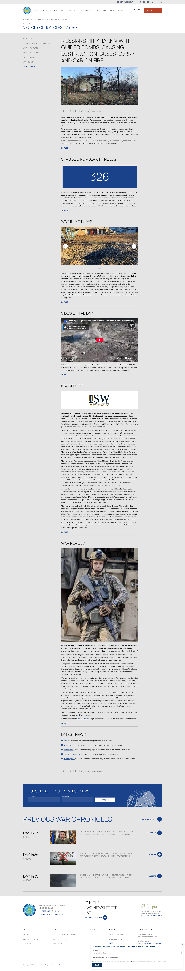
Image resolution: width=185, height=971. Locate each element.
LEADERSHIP (57, 943)
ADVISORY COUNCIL (59, 939)
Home (36, 10)
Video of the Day (31, 53)
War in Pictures (30, 48)
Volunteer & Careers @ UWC (103, 10)
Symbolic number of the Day (36, 43)
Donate (149, 10)
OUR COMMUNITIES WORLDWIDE (64, 934)
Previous (65, 246)
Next (134, 246)
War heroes (29, 62)
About (25, 934)
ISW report (28, 57)
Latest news (29, 66)
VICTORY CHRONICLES (39, 19)
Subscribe (96, 965)
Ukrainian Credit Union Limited (152, 915)
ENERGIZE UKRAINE (115, 939)
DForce (61, 965)
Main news (28, 39)
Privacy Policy (68, 965)
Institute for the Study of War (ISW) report (99, 834)
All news (54, 10)
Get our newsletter (31, 939)
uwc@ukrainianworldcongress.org (51, 914)
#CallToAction (68, 10)
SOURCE (64, 148)
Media (120, 10)
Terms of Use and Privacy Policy (124, 961)
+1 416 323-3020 (44, 911)
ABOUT (44, 10)
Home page (27, 19)
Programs (83, 10)
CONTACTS (27, 943)
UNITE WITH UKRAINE (116, 934)
